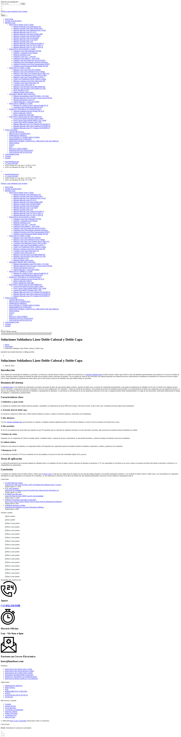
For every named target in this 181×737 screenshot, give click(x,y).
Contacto (8, 156)
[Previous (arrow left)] (2, 735)
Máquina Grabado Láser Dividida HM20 (27, 36)
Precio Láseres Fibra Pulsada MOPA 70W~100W (29, 120)
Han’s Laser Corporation (18, 721)
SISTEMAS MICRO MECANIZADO (22, 94)
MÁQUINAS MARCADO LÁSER (21, 25)
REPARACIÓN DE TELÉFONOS (21, 150)
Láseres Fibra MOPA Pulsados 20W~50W (27, 122)
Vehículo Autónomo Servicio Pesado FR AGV (28, 111)
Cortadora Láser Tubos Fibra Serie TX (26, 83)
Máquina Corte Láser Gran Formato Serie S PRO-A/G (31, 73)
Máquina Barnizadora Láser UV (24, 100)
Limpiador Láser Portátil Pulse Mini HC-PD (28, 107)
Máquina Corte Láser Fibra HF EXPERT (27, 70)
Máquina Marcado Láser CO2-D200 (25, 40)
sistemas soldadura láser (15, 422)
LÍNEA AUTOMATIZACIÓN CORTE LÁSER (29, 79)
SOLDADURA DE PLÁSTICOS (20, 152)
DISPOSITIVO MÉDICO (18, 135)
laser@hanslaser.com (12, 161)
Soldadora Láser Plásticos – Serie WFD (26, 58)
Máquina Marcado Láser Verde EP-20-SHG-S (28, 43)
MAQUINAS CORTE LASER (19, 68)
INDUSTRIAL (14, 143)
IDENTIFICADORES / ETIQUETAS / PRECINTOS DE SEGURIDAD (34, 141)
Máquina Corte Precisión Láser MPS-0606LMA (29, 87)
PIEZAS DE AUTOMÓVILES (19, 133)
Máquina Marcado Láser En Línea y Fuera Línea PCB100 (32, 98)
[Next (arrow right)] (4, 735)
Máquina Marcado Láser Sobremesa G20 (27, 26)
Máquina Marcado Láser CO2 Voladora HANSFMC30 (31, 124)
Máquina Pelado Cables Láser (23, 92)
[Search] (2, 171)
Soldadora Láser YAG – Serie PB (24, 56)
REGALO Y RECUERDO (18, 148)
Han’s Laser (48, 474)
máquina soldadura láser (94, 374)
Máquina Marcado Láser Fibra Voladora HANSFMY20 (31, 126)
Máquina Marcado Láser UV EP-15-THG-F (28, 45)
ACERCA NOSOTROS (13, 21)
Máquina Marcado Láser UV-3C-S (24, 32)
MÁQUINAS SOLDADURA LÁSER (22, 49)
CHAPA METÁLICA (16, 132)
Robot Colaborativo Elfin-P (22, 113)
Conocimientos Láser (12, 154)
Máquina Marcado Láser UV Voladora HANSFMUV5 (31, 128)
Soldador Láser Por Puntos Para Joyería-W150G (29, 60)
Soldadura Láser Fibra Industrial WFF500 (27, 51)
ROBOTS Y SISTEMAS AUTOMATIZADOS (25, 109)
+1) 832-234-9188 (12, 163)
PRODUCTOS (10, 23)
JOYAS (11, 145)
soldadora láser (8, 387)
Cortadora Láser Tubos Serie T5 (24, 85)
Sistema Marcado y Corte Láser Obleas (26, 102)
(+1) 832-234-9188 (10, 605)
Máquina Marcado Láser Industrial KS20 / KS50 (29, 30)
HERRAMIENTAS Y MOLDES (20, 139)
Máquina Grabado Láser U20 (23, 41)
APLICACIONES (11, 130)
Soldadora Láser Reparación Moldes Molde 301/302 (30, 66)
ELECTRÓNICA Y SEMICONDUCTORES (24, 137)
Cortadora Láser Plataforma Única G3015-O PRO (30, 75)
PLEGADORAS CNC (21, 90)
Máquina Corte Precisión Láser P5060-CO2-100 (29, 88)
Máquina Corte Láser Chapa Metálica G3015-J (28, 77)
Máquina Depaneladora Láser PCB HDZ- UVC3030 (31, 96)
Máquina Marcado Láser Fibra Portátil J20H (28, 34)
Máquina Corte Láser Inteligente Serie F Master (29, 72)
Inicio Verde (9, 19)
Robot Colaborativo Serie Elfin (23, 115)
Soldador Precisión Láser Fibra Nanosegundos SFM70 (31, 64)
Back (3, 15)
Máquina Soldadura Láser (21, 55)
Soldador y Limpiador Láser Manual (25, 53)
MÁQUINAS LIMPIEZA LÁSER (20, 103)
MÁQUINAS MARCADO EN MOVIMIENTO (25, 117)
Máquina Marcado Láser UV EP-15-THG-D (28, 47)
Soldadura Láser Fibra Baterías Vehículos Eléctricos (30, 62)
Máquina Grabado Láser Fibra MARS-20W (27, 28)
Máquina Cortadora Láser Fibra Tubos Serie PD (29, 81)
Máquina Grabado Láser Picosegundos (26, 38)
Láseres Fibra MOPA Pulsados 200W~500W (28, 118)
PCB (10, 147)
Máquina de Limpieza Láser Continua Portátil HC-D (30, 105)
